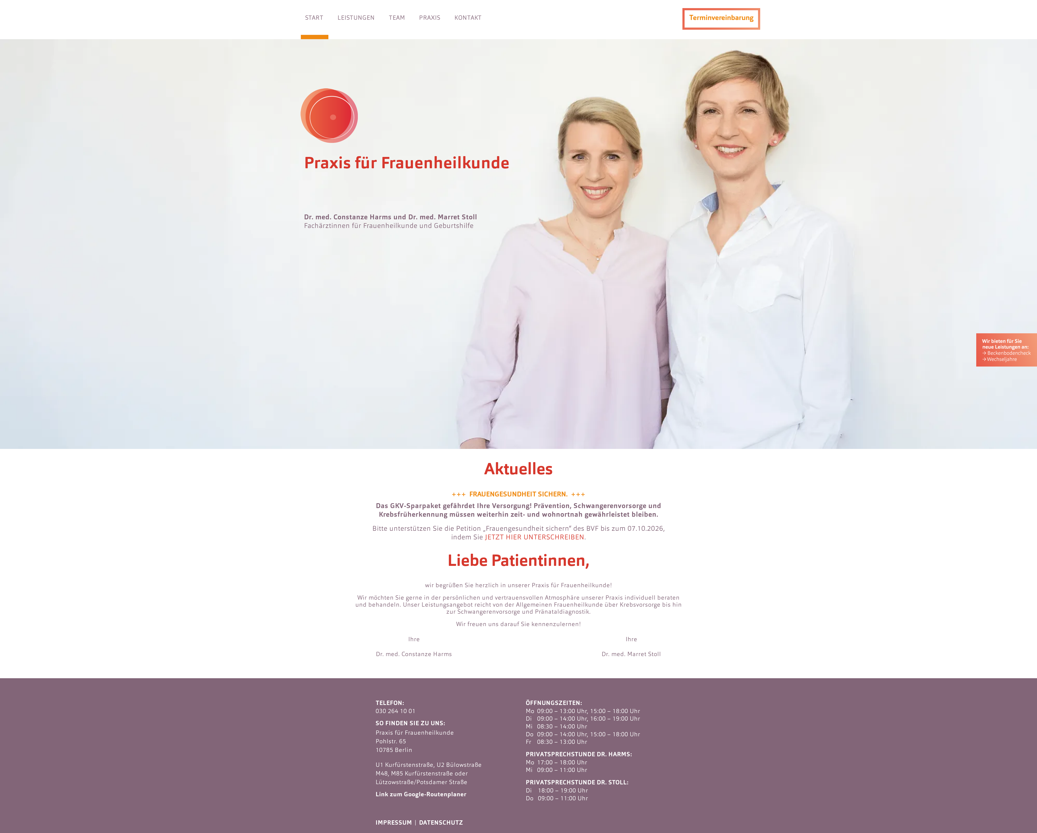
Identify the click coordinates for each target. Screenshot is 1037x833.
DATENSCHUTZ (441, 823)
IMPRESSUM (394, 823)
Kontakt (468, 18)
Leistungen (356, 18)
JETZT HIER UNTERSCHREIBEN (534, 537)
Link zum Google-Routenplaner (421, 795)
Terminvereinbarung (721, 18)
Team (397, 18)
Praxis (429, 18)
